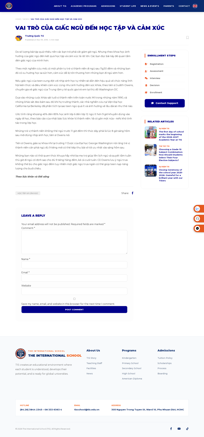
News (26, 19)
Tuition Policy (165, 358)
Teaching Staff (94, 363)
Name (25, 259)
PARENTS (169, 6)
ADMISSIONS (108, 6)
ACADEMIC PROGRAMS (84, 6)
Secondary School (131, 368)
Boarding (162, 373)
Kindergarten (129, 358)
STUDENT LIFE (128, 6)
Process (162, 368)
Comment (28, 228)
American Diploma (132, 378)
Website (26, 285)
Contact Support (166, 103)
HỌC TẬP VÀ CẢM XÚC (28, 193)
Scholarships (165, 363)
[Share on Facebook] (132, 193)
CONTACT (184, 6)
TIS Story (91, 358)
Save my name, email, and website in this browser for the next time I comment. (68, 304)
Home (18, 19)
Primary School (130, 363)
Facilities (91, 368)
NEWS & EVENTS (150, 6)
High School (128, 373)
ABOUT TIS (60, 6)
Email (25, 272)
